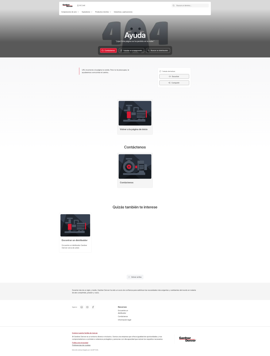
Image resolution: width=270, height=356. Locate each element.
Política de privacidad (80, 343)
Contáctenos (123, 316)
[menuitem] (70, 12)
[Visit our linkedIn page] (82, 307)
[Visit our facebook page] (93, 307)
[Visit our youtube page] (87, 307)
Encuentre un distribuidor (123, 311)
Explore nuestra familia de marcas (85, 333)
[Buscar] (174, 5)
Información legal (124, 320)
